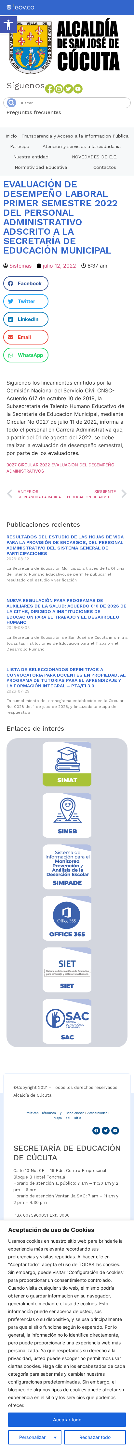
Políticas (32, 1113)
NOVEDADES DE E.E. (94, 156)
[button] (8, 24)
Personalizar (32, 1437)
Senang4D (77, 112)
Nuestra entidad (30, 156)
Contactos (104, 167)
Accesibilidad (97, 1113)
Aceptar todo (67, 1419)
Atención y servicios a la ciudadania (82, 146)
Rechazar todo (95, 1437)
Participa (19, 146)
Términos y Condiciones (63, 1113)
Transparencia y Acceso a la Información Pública (74, 136)
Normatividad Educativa (41, 167)
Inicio (11, 136)
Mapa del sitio (67, 1118)
